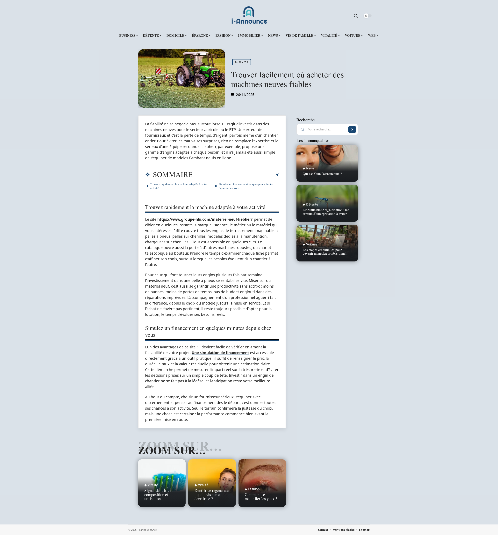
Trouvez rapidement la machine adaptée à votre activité (178, 186)
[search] (356, 16)
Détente (312, 204)
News (310, 168)
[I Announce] (249, 15)
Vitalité (153, 484)
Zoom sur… (172, 450)
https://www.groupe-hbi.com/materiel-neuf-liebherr (205, 219)
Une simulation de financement (220, 352)
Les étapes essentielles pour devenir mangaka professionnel (324, 251)
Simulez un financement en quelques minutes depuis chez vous (246, 186)
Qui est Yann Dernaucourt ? (322, 173)
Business (241, 62)
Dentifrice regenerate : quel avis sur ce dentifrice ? (212, 494)
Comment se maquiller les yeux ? (261, 496)
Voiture (311, 244)
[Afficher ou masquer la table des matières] (236, 175)
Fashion (254, 489)
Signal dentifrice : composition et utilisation (159, 494)
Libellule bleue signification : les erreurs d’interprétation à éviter (326, 211)
